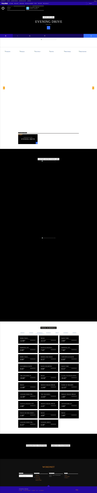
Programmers (30, 3)
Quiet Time (65, 338)
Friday (57, 332)
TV (36, 3)
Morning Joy (24, 347)
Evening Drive (48, 21)
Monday (23, 332)
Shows (22, 3)
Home (12, 3)
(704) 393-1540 (37, 477)
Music (43, 338)
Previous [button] (3, 88)
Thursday (48, 332)
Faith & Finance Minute (46, 347)
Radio (17, 3)
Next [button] (93, 88)
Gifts (41, 3)
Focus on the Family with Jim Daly (27, 413)
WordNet (20, 135)
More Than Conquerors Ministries (24, 338)
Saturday (65, 332)
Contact (47, 3)
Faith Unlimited (46, 366)
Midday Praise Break (48, 384)
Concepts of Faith (67, 356)
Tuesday (31, 332)
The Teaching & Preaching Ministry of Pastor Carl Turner (27, 375)
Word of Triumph (67, 384)
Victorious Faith (26, 366)
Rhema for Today (47, 356)
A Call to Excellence (68, 375)
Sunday (74, 332)
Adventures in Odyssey (66, 403)
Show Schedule (67, 476)
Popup (90, 3)
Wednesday (40, 332)
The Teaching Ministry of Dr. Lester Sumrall (46, 394)
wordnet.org (37, 475)
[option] (26, 55)
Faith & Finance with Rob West (27, 403)
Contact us (66, 477)
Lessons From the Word (26, 394)
